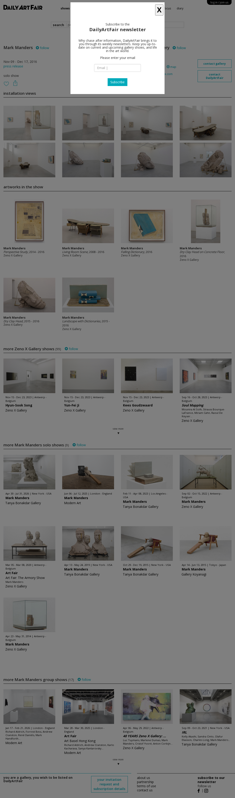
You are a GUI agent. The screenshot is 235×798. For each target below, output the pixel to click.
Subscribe (117, 82)
